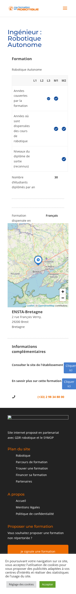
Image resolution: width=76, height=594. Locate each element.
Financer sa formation (31, 475)
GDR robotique (25, 438)
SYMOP (48, 438)
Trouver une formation (32, 468)
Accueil (21, 501)
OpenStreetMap (46, 305)
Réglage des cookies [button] (21, 584)
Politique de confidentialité (35, 514)
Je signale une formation (38, 551)
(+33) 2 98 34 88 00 (51, 397)
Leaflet (30, 305)
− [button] (62, 298)
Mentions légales (28, 507)
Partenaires (24, 481)
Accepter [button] (47, 584)
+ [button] (62, 291)
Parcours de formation (32, 462)
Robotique (23, 455)
